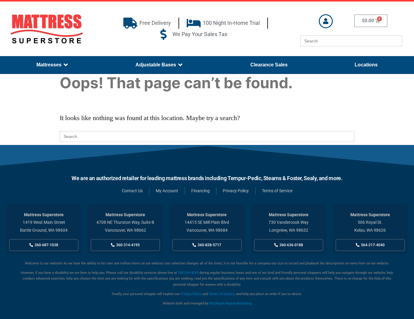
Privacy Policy (191, 294)
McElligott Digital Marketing (230, 303)
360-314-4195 (188, 273)
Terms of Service (222, 294)
